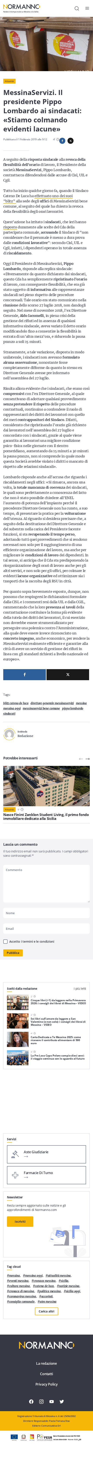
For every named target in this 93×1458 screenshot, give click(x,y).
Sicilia (64, 1281)
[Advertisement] (46, 1103)
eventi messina (19, 1281)
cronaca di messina (21, 1291)
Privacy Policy (46, 1384)
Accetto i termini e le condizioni (31, 941)
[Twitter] (67, 674)
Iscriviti (20, 1221)
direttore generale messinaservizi (52, 703)
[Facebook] (24, 674)
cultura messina (19, 1286)
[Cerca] (76, 8)
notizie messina (69, 1286)
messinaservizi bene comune (41, 708)
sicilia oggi (73, 1291)
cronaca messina (45, 1281)
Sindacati (9, 714)
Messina (81, 703)
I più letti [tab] (80, 988)
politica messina (50, 1291)
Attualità (9, 81)
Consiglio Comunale (22, 1302)
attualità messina (59, 1276)
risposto (10, 227)
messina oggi (12, 708)
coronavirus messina (22, 1296)
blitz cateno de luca (15, 703)
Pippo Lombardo (72, 708)
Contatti (46, 1373)
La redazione (46, 1363)
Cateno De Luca (44, 1286)
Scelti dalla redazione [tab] (22, 988)
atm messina (48, 1302)
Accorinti (47, 1296)
